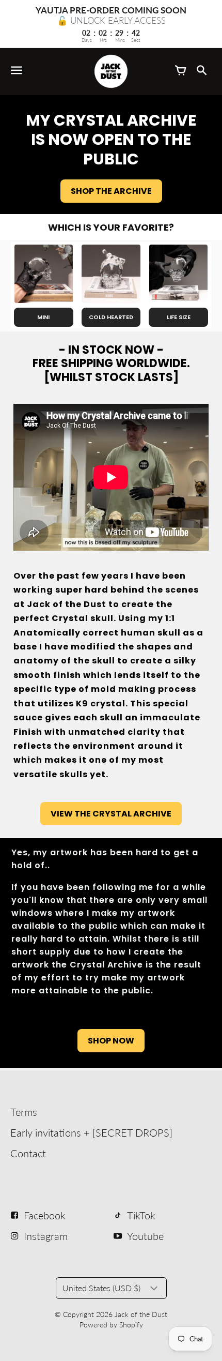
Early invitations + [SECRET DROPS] (91, 1132)
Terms (23, 1112)
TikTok (141, 1215)
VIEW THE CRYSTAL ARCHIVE (111, 814)
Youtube (145, 1236)
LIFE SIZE (179, 317)
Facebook (45, 1215)
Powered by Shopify (111, 1324)
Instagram (46, 1236)
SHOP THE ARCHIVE (111, 191)
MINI (43, 317)
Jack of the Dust (141, 1314)
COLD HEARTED (111, 317)
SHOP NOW (111, 1041)
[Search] (201, 71)
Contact (28, 1153)
